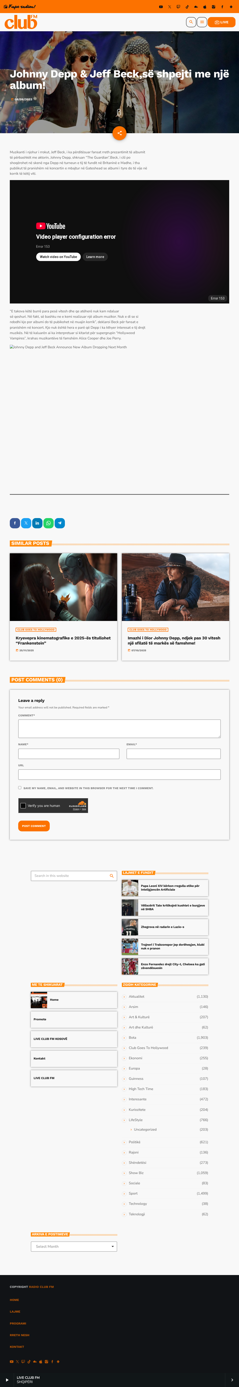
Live (221, 22)
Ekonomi (135, 1058)
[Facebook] (222, 7)
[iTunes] (205, 7)
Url (21, 765)
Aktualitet (136, 996)
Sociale (134, 1183)
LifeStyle (136, 1120)
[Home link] (21, 22)
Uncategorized (145, 1129)
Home (54, 1000)
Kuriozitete (137, 1110)
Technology (138, 1204)
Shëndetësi (137, 1162)
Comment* (26, 715)
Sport (133, 1193)
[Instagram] (214, 7)
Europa (134, 1068)
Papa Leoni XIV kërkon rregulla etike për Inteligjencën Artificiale (170, 888)
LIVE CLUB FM (44, 1078)
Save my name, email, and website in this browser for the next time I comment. (89, 788)
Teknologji (137, 1214)
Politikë (134, 1142)
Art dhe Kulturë (141, 1027)
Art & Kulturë (139, 1017)
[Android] (231, 7)
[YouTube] (161, 7)
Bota (132, 1037)
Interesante (138, 1099)
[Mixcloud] (196, 7)
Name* (23, 744)
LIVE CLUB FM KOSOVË (50, 1039)
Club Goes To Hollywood (36, 629)
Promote (40, 1019)
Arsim (133, 1007)
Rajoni (134, 1152)
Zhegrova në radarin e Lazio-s (162, 927)
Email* (132, 744)
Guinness (136, 1079)
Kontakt (39, 1058)
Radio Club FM (41, 1287)
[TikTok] (187, 7)
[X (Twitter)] (170, 7)
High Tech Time (141, 1089)
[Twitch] (179, 7)
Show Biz (136, 1173)
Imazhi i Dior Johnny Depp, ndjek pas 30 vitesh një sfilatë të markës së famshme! (174, 641)
